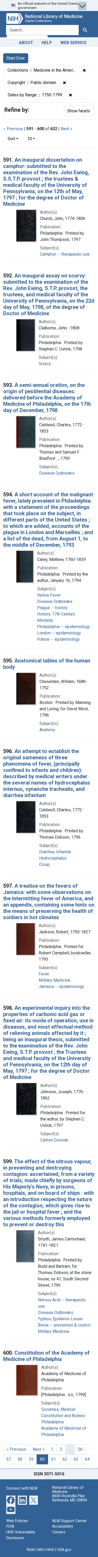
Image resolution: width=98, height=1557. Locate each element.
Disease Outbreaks (56, 473)
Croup (44, 864)
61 (53, 1459)
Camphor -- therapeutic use (65, 254)
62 (64, 1459)
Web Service (73, 42)
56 (80, 1449)
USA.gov (64, 1550)
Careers (58, 1532)
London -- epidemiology (59, 632)
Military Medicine (54, 980)
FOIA (10, 1526)
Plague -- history (52, 607)
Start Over (16, 58)
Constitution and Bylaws (63, 1415)
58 (20, 1459)
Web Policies (17, 1521)
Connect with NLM (21, 1488)
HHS (50, 1550)
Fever (44, 973)
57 (8, 1459)
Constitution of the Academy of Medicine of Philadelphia (46, 1356)
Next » (66, 128)
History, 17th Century (56, 614)
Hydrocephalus (53, 858)
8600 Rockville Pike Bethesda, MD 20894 (69, 1498)
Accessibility (62, 1526)
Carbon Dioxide (54, 1140)
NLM (30, 1550)
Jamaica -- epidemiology (61, 986)
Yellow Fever (49, 595)
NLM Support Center (69, 1521)
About (26, 42)
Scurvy (45, 363)
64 (87, 1459)
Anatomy (47, 729)
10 (32, 138)
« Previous (13, 128)
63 (76, 1459)
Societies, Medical (58, 1409)
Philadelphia (52, 1421)
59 (31, 1459)
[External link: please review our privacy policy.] (10, 1499)
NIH (40, 1550)
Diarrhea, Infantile (55, 851)
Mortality (45, 620)
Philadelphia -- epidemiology (63, 626)
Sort (11, 138)
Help (47, 42)
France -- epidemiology (58, 639)
